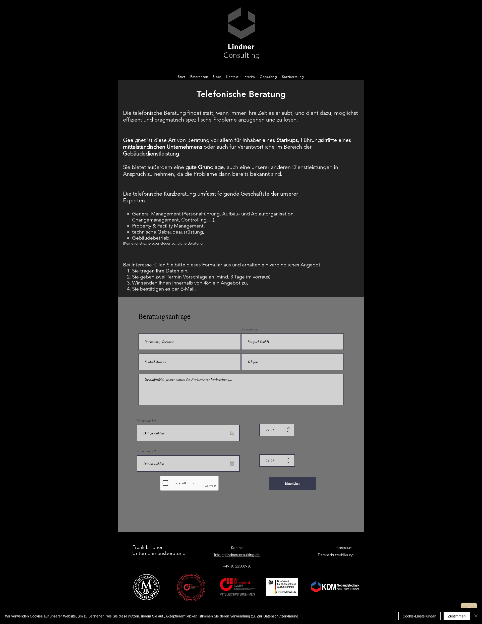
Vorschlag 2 (147, 451)
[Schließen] (476, 616)
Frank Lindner (147, 547)
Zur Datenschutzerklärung (277, 615)
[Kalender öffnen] (232, 433)
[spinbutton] (273, 430)
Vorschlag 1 (147, 420)
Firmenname (249, 329)
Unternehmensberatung (159, 553)
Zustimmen (457, 615)
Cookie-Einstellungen (419, 615)
